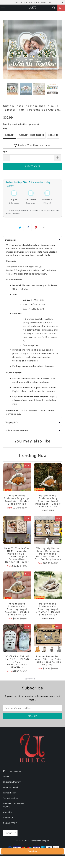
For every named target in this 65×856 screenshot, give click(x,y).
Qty (5, 151)
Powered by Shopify (40, 840)
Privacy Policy (9, 792)
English (8, 832)
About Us (7, 812)
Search (6, 776)
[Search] (54, 8)
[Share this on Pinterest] (36, 227)
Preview (32, 851)
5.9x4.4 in (53, 135)
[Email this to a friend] (44, 227)
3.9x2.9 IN (9, 135)
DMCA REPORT (10, 823)
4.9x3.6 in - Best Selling (31, 135)
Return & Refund (10, 787)
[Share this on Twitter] (20, 227)
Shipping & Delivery (12, 782)
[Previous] (5, 49)
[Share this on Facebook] (28, 227)
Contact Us (8, 817)
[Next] (59, 49)
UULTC (33, 7)
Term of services (10, 798)
